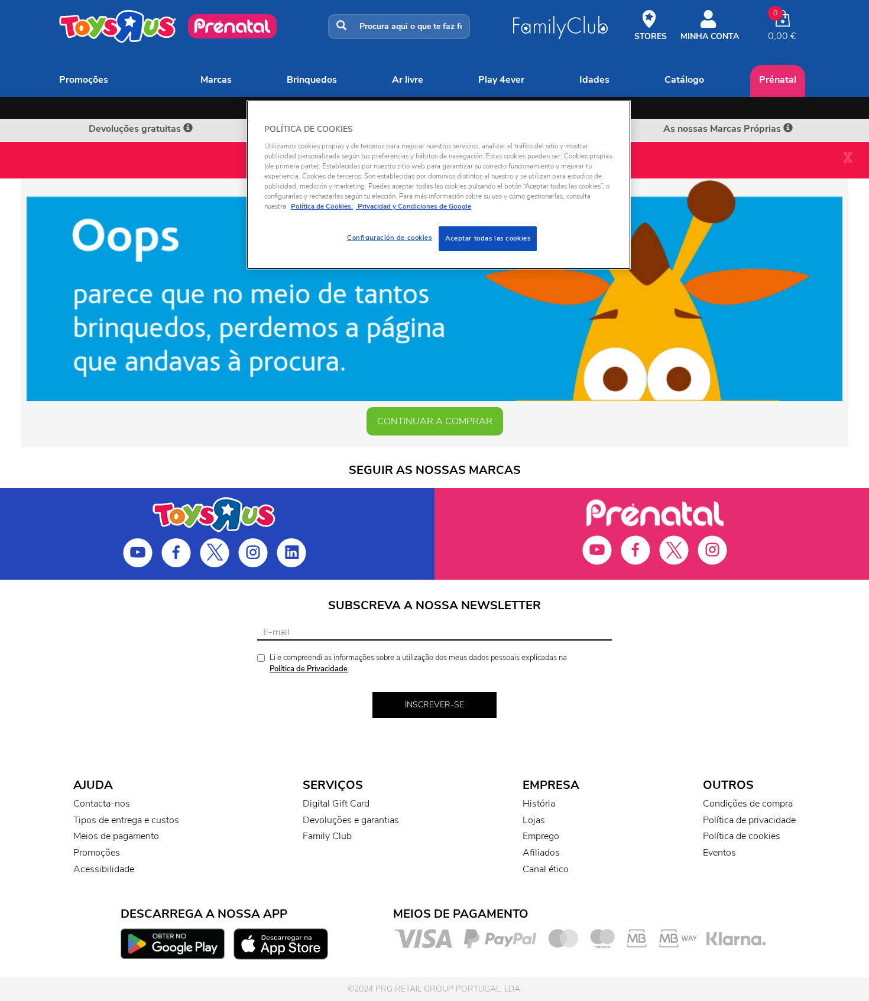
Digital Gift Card (336, 803)
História (539, 803)
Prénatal (777, 79)
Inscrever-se (434, 704)
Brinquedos (312, 79)
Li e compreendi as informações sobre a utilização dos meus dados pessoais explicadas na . (418, 663)
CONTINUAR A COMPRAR (434, 421)
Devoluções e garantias (351, 820)
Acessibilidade (103, 869)
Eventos (719, 852)
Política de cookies (741, 836)
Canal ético (546, 869)
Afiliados (541, 852)
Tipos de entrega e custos (126, 820)
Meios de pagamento (116, 836)
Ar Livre (407, 79)
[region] (439, 184)
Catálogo (684, 79)
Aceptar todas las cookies (487, 238)
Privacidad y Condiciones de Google (413, 206)
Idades (594, 79)
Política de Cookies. (322, 206)
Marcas (216, 79)
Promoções (83, 79)
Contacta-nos (101, 803)
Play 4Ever (501, 79)
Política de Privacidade (309, 669)
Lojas (534, 820)
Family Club (327, 836)
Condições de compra (748, 803)
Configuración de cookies (389, 237)
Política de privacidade (749, 820)
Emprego (541, 836)
